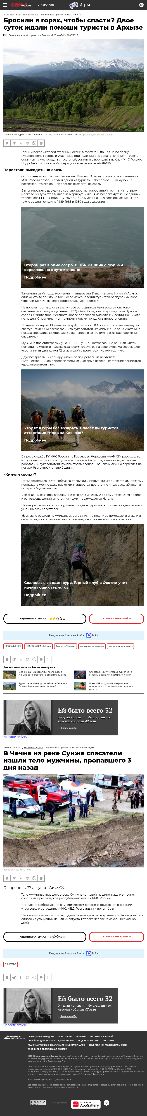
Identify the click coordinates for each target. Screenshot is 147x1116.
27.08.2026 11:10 (11, 747)
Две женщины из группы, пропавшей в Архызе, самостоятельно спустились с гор (42, 673)
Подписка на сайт (88, 1041)
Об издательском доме (41, 1036)
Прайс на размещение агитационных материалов (56, 1045)
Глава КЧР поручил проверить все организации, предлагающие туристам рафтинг (111, 686)
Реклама (81, 1036)
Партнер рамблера (58, 1103)
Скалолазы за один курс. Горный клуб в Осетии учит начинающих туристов (75, 585)
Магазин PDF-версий (101, 1036)
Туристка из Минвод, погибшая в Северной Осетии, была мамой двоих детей (43, 685)
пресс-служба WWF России (97, 134)
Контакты (108, 1041)
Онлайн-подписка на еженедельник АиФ (51, 1041)
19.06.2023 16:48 (11, 14)
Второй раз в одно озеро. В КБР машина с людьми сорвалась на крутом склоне (73, 267)
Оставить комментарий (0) (116, 618)
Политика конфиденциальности (108, 1045)
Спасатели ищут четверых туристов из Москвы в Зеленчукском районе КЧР (110, 673)
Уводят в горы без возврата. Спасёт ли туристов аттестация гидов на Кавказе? (71, 430)
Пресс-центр (65, 1036)
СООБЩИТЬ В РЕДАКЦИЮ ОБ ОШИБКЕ (47, 1049)
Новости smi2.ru (15, 737)
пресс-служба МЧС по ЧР (17, 869)
